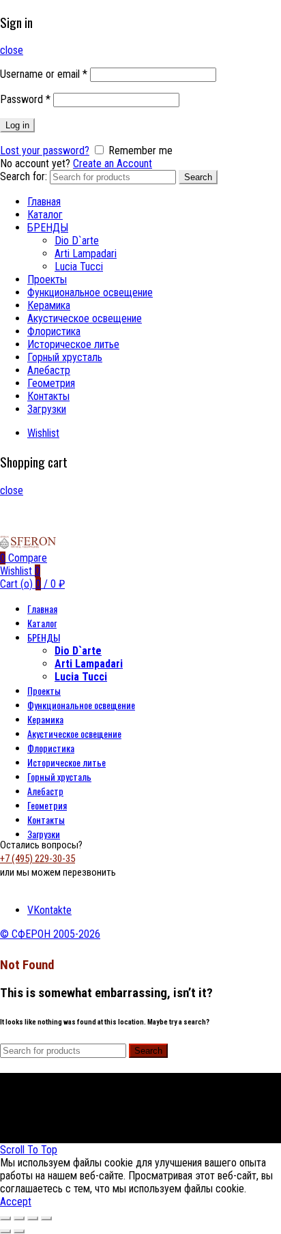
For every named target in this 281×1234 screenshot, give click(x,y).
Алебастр (48, 370)
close (11, 50)
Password (25, 99)
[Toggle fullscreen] (32, 1218)
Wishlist (43, 433)
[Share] (19, 1218)
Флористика (53, 331)
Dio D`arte (77, 240)
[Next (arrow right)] (19, 1231)
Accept (15, 1201)
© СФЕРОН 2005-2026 (50, 934)
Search (198, 177)
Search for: (23, 176)
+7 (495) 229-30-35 (37, 858)
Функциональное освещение (90, 292)
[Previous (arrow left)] (5, 1231)
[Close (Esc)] (5, 1218)
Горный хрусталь (64, 357)
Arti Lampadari (86, 253)
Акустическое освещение (84, 318)
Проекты (47, 279)
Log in (17, 125)
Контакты (48, 396)
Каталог (45, 214)
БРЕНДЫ (47, 227)
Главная (44, 201)
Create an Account (112, 163)
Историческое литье (73, 344)
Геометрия (51, 383)
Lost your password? (44, 150)
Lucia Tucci (79, 266)
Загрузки (46, 409)
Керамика (48, 305)
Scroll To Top (28, 1149)
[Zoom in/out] (46, 1218)
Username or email (43, 74)
